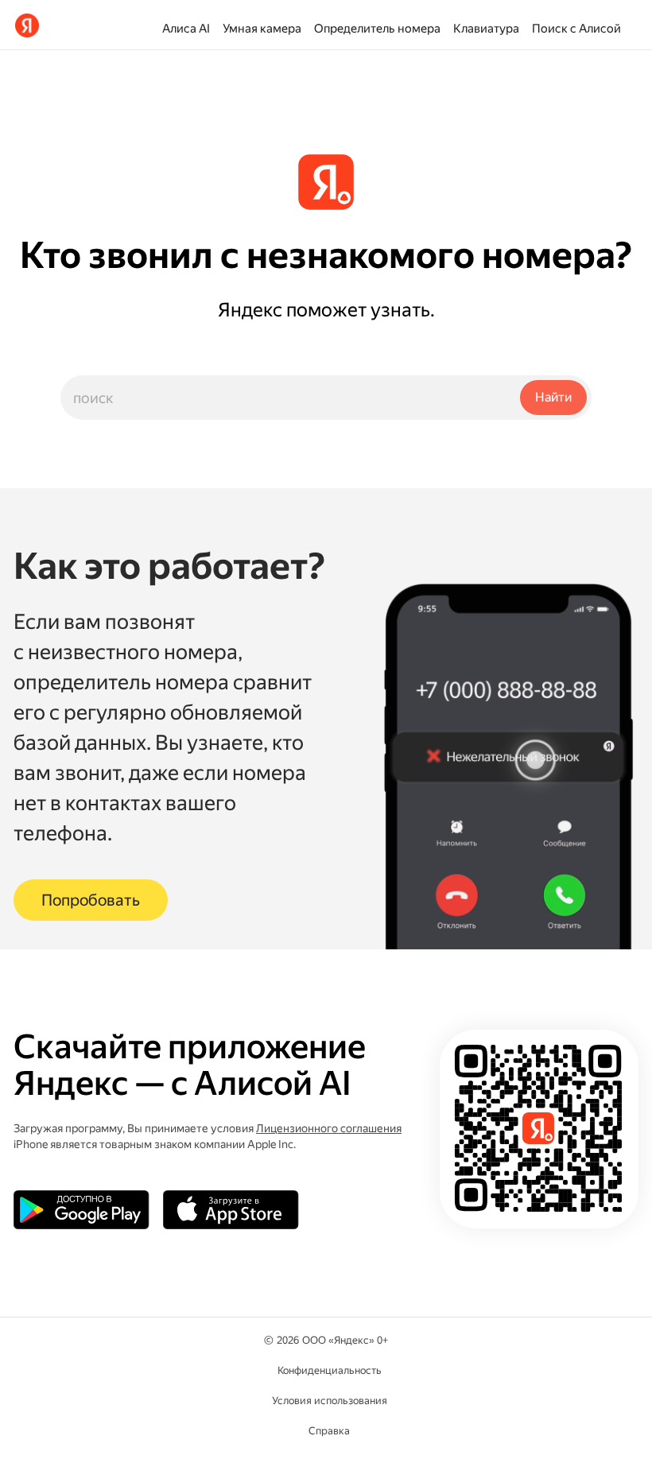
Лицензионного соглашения (329, 1128)
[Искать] (553, 397)
